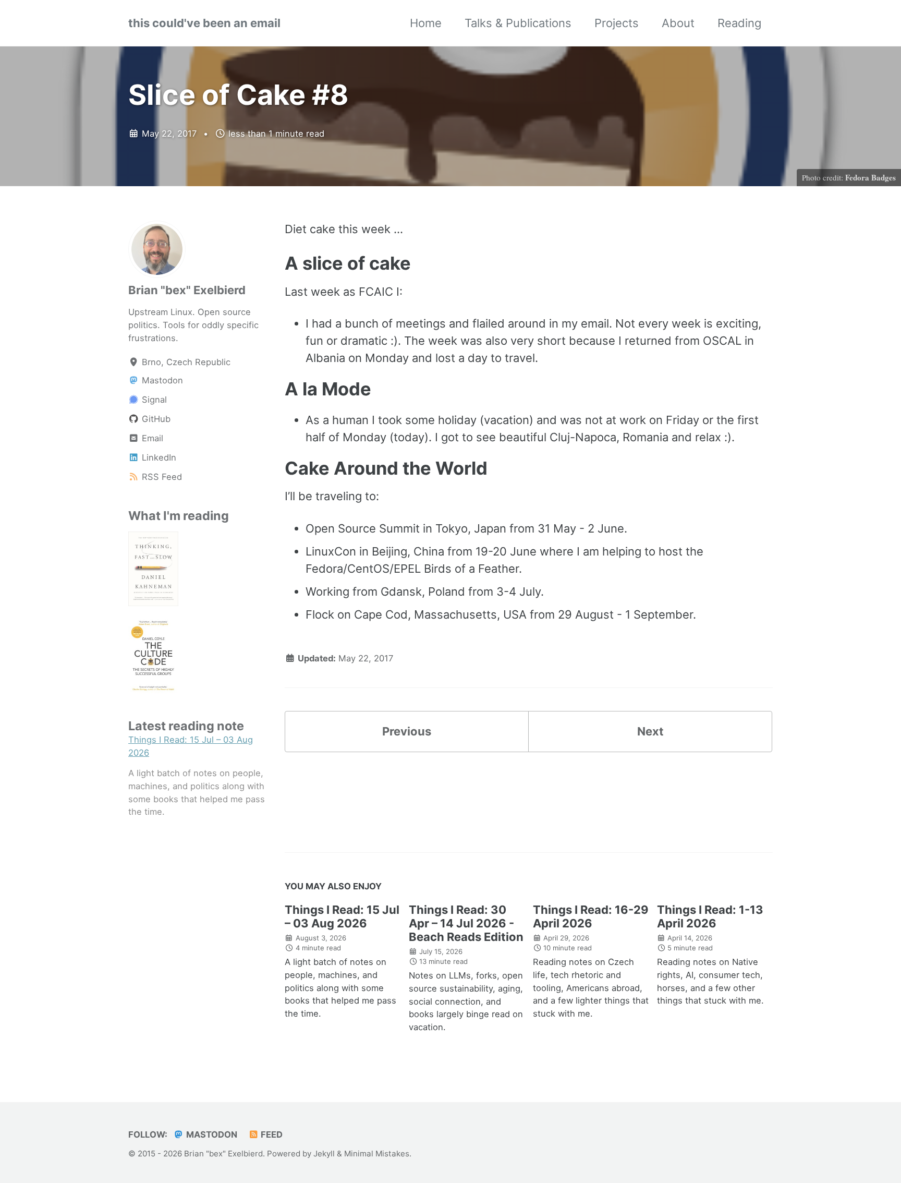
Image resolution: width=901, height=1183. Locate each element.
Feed (271, 1134)
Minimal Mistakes (376, 1153)
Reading (739, 23)
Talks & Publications (518, 23)
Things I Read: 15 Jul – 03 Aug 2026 (342, 916)
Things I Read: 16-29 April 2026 (591, 916)
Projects (616, 23)
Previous (406, 731)
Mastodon (210, 1134)
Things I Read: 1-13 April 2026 (710, 916)
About (678, 23)
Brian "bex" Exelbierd (187, 290)
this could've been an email (204, 23)
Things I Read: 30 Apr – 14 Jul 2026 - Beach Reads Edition (466, 923)
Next (650, 731)
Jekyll (324, 1153)
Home (426, 23)
